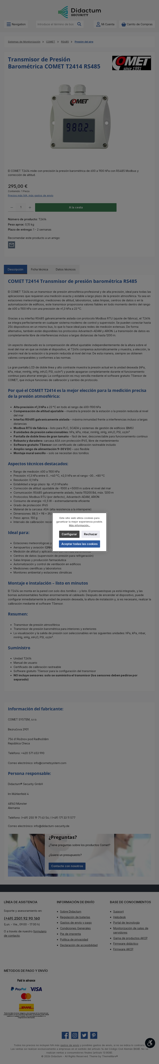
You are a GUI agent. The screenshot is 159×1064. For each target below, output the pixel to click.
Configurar (69, 534)
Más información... (79, 525)
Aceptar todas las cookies (79, 543)
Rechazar (90, 534)
